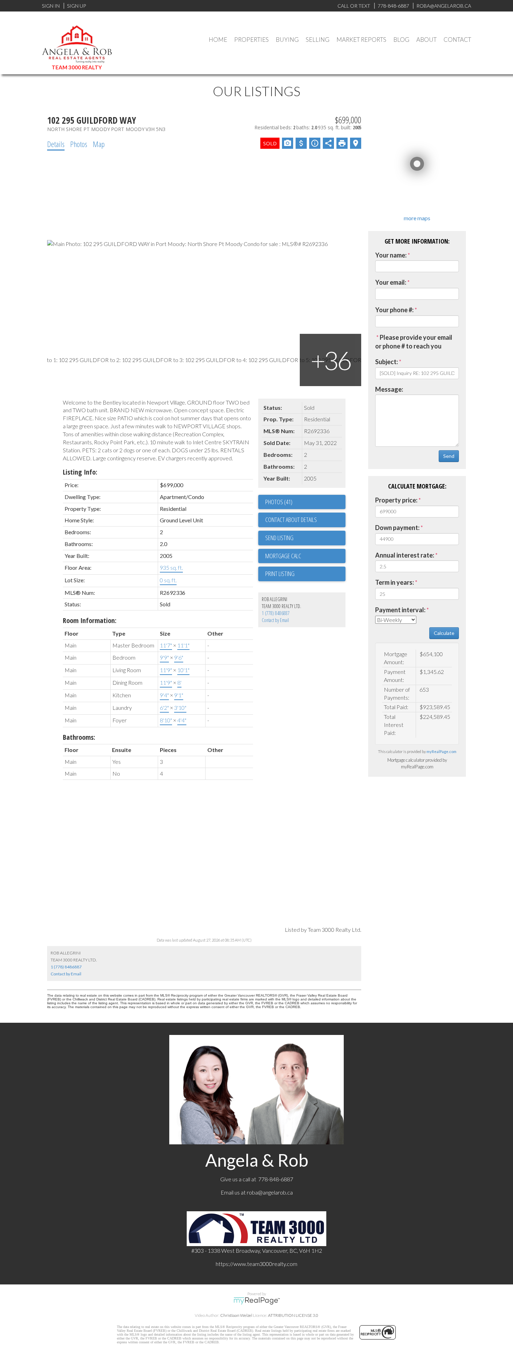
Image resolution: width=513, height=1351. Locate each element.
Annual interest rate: (404, 555)
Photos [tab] (78, 144)
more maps (417, 218)
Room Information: (90, 620)
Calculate (444, 633)
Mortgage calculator (305, 556)
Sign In (51, 6)
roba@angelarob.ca (270, 1192)
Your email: (390, 282)
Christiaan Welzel (236, 1315)
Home (218, 39)
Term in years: (394, 582)
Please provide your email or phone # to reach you (413, 341)
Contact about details (291, 519)
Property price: (396, 500)
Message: (389, 389)
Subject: (386, 362)
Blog (401, 39)
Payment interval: (400, 610)
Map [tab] (99, 144)
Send (448, 456)
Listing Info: (80, 472)
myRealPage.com (441, 751)
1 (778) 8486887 (276, 613)
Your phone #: (394, 310)
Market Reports (361, 39)
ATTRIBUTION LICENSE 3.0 (293, 1315)
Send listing (279, 538)
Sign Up (76, 6)
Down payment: (397, 527)
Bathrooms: (79, 737)
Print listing (280, 573)
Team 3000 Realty (77, 67)
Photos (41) (278, 502)
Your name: (391, 255)
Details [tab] (56, 144)
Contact (457, 39)
